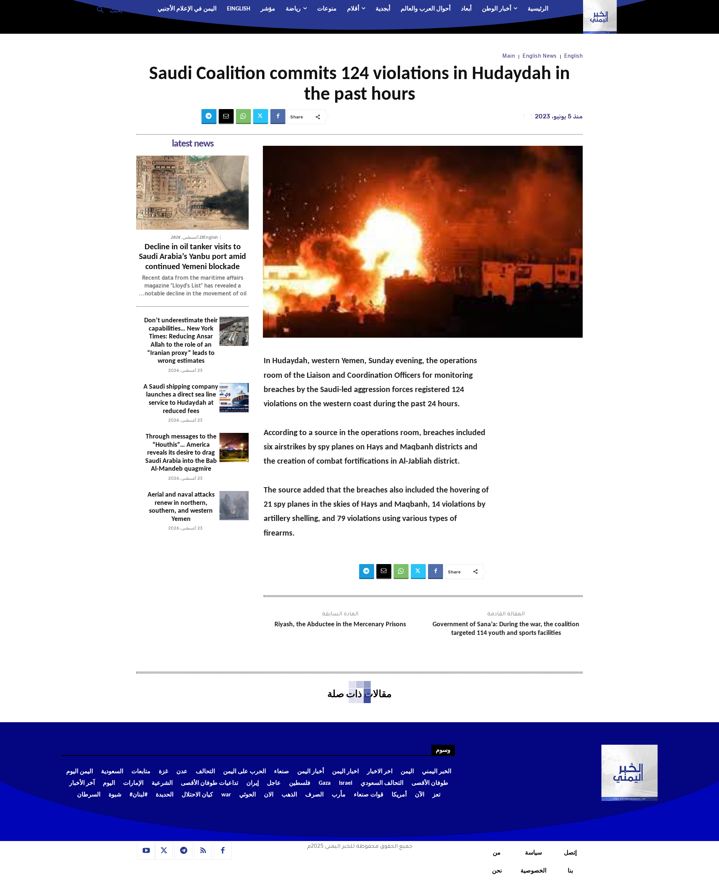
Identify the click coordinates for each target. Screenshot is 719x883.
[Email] (226, 116)
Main (508, 57)
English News (539, 57)
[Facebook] (277, 116)
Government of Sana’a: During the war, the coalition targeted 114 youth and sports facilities (506, 629)
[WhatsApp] (243, 116)
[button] (107, 9)
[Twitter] (260, 116)
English (573, 57)
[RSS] (203, 851)
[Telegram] (208, 116)
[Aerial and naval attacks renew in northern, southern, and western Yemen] (234, 505)
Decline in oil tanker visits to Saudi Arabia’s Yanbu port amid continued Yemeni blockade (192, 257)
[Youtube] (146, 851)
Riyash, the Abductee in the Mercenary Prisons (340, 624)
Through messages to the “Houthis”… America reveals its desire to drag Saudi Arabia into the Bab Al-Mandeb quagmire (181, 453)
